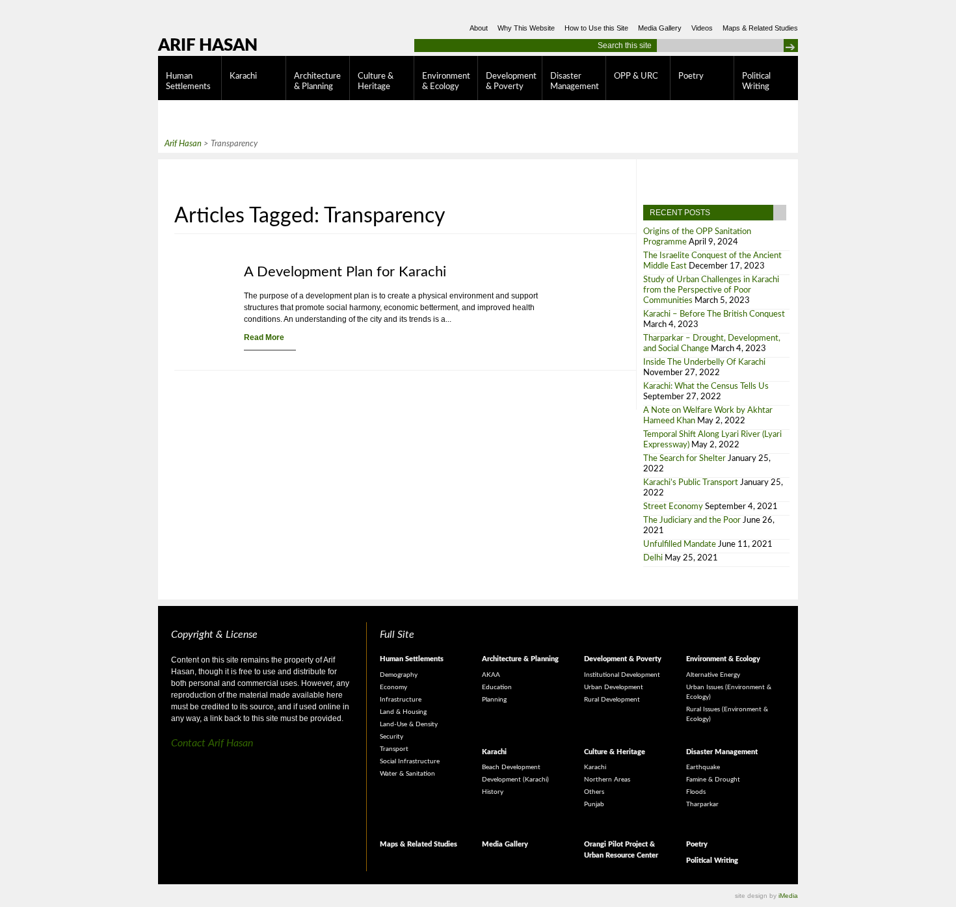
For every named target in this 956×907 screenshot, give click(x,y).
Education (497, 687)
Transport (394, 749)
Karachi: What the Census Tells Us (706, 386)
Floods (696, 792)
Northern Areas (607, 779)
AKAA (491, 675)
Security (391, 736)
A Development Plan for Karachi (345, 272)
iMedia (788, 895)
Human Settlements (188, 81)
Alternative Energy (713, 675)
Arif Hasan (208, 45)
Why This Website (526, 28)
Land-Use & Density (409, 724)
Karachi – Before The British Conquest (714, 314)
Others (594, 792)
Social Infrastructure (410, 761)
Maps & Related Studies (760, 28)
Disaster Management (574, 81)
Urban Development (613, 687)
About (479, 28)
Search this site (625, 45)
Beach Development (511, 767)
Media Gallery (660, 28)
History (492, 792)
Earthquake (703, 767)
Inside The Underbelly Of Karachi (704, 362)
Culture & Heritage (375, 81)
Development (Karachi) (515, 779)
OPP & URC (636, 76)
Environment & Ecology (446, 81)
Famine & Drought (713, 779)
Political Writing (756, 81)
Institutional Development (622, 675)
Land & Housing (403, 712)
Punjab (594, 804)
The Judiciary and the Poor (692, 520)
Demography (399, 675)
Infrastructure (400, 699)
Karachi (243, 76)
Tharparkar (702, 804)
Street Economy (673, 507)
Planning (494, 699)
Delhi (653, 558)
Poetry (691, 76)
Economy (393, 687)
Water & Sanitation (407, 773)
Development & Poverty (511, 81)
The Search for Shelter (684, 458)
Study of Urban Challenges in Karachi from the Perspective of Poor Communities (711, 290)
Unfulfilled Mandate (679, 544)
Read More (264, 337)
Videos (702, 28)
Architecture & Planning (317, 81)
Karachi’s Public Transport (690, 483)
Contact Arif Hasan (212, 743)
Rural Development (612, 699)
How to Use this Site (596, 28)
